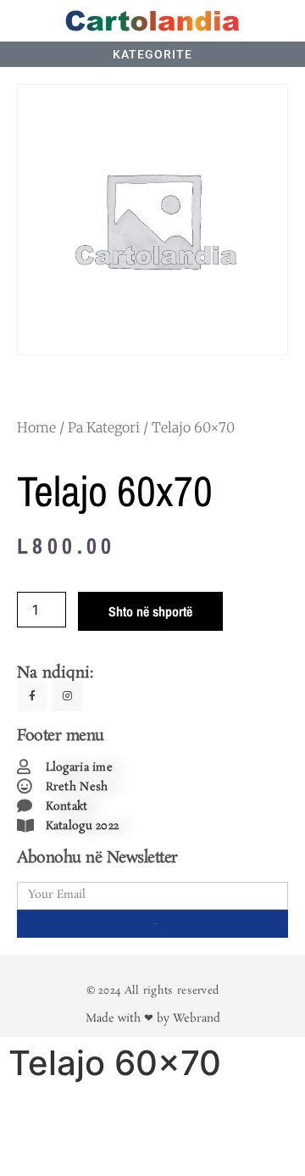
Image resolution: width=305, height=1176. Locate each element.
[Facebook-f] (32, 696)
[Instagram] (67, 696)
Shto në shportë (150, 611)
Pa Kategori (104, 427)
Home (36, 427)
